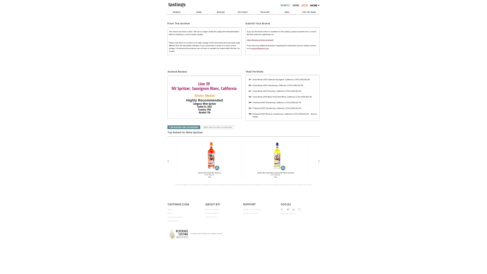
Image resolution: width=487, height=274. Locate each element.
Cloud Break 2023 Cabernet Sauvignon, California (275, 80)
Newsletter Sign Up (288, 213)
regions (221, 12)
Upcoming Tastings (301, 209)
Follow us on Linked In (295, 209)
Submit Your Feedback (252, 209)
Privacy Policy (172, 221)
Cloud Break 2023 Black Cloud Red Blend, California (276, 97)
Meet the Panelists (212, 209)
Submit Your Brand (250, 213)
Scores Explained (212, 213)
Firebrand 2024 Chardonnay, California (271, 102)
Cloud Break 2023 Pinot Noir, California (271, 91)
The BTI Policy (211, 217)
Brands (170, 213)
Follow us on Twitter (289, 209)
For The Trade (309, 12)
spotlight (243, 12)
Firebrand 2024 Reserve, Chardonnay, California (275, 114)
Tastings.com (206, 233)
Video (287, 12)
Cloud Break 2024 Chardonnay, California (272, 85)
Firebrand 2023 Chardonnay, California (271, 108)
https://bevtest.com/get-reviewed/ (260, 40)
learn (199, 12)
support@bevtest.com (260, 48)
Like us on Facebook (283, 209)
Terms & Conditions (175, 217)
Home (169, 209)
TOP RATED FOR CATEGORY (183, 127)
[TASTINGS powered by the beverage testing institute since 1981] (176, 6)
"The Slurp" (265, 12)
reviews (177, 12)
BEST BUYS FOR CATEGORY (218, 127)
